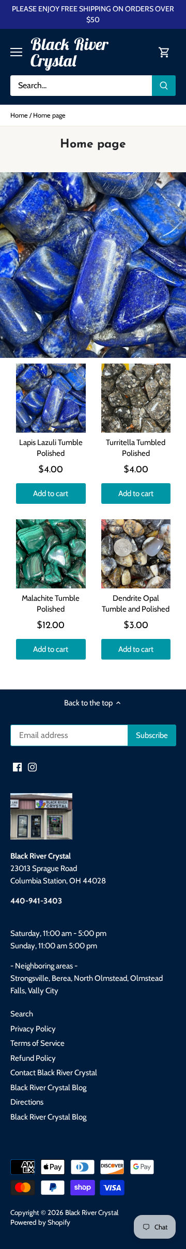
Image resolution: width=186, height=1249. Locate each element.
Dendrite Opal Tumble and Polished (135, 604)
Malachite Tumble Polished (51, 604)
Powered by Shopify (40, 1222)
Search (21, 1013)
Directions (26, 1102)
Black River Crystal (69, 52)
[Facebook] (17, 766)
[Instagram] (32, 766)
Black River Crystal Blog (48, 1087)
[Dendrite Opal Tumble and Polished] (136, 554)
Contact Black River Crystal (53, 1072)
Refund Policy (33, 1058)
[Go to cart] (164, 52)
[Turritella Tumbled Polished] (136, 398)
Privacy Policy (33, 1028)
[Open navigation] (16, 52)
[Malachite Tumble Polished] (51, 554)
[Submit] (164, 85)
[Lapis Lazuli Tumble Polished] (51, 398)
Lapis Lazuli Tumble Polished (51, 448)
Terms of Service (37, 1043)
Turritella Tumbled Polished (135, 448)
